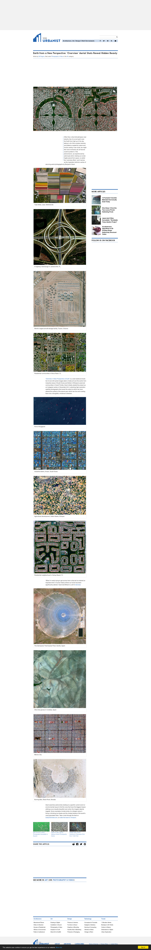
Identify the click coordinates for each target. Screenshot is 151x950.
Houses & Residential (39, 927)
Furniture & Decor (72, 925)
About (57, 944)
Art (73, 41)
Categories (79, 944)
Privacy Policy (104, 944)
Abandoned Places (39, 922)
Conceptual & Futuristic (90, 922)
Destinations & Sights (107, 929)
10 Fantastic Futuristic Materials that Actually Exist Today (109, 200)
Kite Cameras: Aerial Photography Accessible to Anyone (40, 834)
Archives (67, 944)
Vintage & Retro (88, 932)
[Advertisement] (75, 15)
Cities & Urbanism (38, 925)
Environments (90, 41)
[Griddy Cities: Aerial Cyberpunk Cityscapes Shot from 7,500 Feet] (77, 826)
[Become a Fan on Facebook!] (100, 41)
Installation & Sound (56, 925)
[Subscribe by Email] (115, 41)
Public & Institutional (39, 932)
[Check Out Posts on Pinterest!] (108, 41)
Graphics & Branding (73, 927)
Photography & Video (57, 56)
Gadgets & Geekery (89, 925)
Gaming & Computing (90, 927)
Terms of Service (93, 944)
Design (78, 41)
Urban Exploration (106, 932)
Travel (103, 919)
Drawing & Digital (55, 922)
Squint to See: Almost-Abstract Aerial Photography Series (59, 834)
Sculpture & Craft (55, 929)
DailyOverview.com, (52, 817)
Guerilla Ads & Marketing (74, 929)
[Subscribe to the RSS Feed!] (111, 41)
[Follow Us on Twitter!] (104, 41)
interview (78, 585)
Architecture (67, 41)
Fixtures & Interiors (72, 922)
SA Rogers (41, 56)
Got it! (143, 947)
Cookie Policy (114, 944)
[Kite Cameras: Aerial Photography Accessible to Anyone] (41, 826)
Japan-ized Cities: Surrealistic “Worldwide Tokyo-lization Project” (110, 220)
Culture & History (106, 927)
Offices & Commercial (40, 929)
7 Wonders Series (106, 922)
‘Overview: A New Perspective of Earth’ (58, 379)
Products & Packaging (73, 932)
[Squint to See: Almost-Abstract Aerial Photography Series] (59, 826)
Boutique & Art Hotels (107, 925)
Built (83, 41)
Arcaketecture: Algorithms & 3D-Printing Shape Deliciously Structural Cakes (109, 230)
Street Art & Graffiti (56, 932)
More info (59, 947)
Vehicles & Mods (89, 929)
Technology (87, 919)
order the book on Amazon (68, 817)
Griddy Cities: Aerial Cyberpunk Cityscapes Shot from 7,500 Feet (77, 834)
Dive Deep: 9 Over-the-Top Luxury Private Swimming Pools (109, 210)
